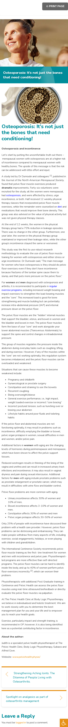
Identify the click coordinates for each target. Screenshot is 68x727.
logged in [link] (21, 722)
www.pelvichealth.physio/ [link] (26, 657)
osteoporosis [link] (13, 195)
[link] (64, 723)
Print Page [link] (56, 6)
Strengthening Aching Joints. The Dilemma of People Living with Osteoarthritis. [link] (34, 677)
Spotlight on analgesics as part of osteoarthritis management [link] (27, 699)
